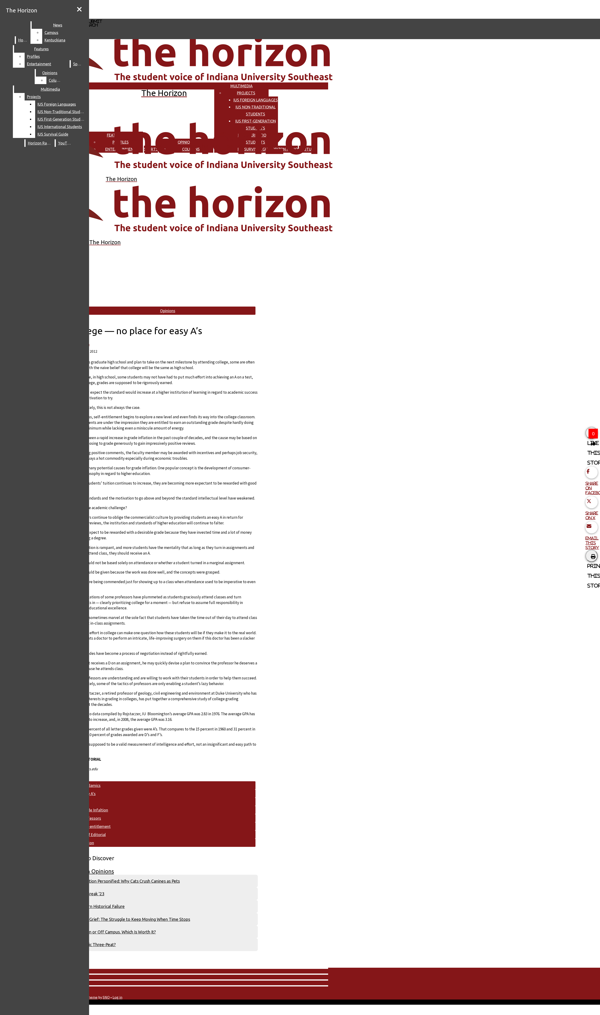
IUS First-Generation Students (62, 119)
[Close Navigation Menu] (79, 9)
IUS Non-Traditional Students (62, 112)
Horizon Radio (40, 143)
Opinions (49, 73)
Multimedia (241, 86)
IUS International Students (60, 127)
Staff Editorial (94, 834)
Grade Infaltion (95, 810)
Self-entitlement (96, 826)
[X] (140, 16)
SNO (106, 997)
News (57, 25)
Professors (91, 818)
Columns (56, 80)
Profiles (33, 56)
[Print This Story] (591, 556)
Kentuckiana (55, 40)
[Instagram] (140, 9)
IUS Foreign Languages (255, 100)
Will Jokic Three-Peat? (95, 944)
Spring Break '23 (89, 893)
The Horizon (21, 10)
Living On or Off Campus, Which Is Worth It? (115, 932)
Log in (117, 997)
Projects (246, 93)
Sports (78, 64)
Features (41, 49)
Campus (51, 32)
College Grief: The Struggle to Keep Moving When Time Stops (132, 919)
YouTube (65, 143)
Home (23, 40)
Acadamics (91, 785)
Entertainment (39, 64)
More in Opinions (92, 871)
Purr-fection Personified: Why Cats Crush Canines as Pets (127, 881)
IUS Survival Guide (53, 134)
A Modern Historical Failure (99, 906)
